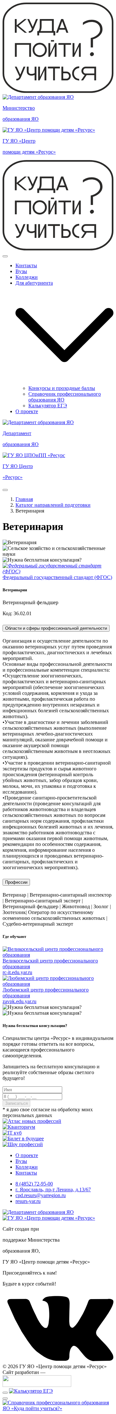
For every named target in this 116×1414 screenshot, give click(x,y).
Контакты (26, 265)
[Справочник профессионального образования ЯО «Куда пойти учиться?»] (58, 1408)
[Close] (5, 256)
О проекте (26, 411)
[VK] (58, 1360)
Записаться (16, 1103)
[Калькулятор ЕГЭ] (31, 1391)
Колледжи (26, 277)
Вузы (21, 271)
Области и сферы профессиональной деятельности (56, 628)
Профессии (16, 882)
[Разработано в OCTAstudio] (37, 1385)
